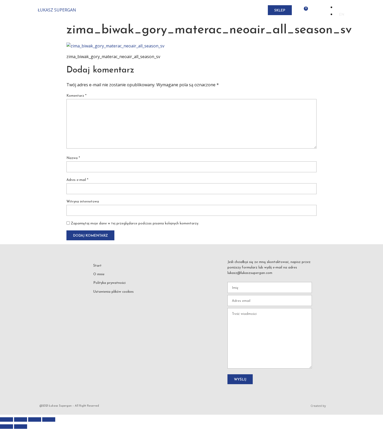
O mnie (142, 10)
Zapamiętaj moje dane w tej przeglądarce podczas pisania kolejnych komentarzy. (135, 223)
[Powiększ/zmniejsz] (6, 419)
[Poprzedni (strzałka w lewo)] (6, 426)
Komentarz (76, 95)
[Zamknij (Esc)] (48, 419)
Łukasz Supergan (57, 10)
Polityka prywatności (109, 283)
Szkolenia (187, 10)
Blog (226, 10)
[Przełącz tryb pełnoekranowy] (20, 419)
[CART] (304, 10)
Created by (318, 406)
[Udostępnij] (34, 419)
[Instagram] (109, 300)
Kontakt (245, 10)
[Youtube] (121, 300)
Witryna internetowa (82, 201)
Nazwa (73, 158)
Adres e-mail (77, 180)
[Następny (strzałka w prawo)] (20, 426)
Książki (209, 10)
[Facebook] (98, 300)
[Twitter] (132, 300)
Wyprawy (163, 10)
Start (125, 10)
